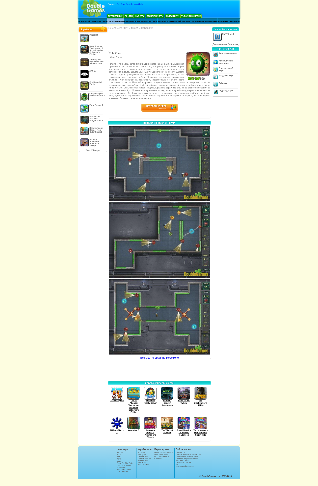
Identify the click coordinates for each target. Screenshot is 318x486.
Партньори (180, 452)
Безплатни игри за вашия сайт (188, 454)
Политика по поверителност (187, 456)
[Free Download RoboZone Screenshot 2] (159, 240)
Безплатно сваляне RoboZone (159, 357)
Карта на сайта (182, 460)
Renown (120, 452)
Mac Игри (139, 16)
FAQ (178, 464)
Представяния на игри (163, 452)
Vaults (119, 461)
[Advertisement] (159, 40)
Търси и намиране (191, 16)
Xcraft (119, 455)
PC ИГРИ (123, 28)
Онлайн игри (172, 16)
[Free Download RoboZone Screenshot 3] (159, 317)
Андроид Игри (226, 90)
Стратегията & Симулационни (203, 21)
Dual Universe (122, 472)
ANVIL (119, 457)
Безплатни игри (155, 16)
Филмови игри (164, 21)
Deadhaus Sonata (124, 465)
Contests (158, 458)
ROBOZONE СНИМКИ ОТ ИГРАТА (159, 123)
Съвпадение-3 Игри (148, 21)
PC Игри (129, 16)
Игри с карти (101, 21)
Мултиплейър (115, 16)
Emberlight (121, 467)
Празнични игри (131, 21)
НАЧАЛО (112, 28)
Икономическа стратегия (228, 21)
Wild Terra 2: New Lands (124, 471)
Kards (119, 459)
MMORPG (142, 462)
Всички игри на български (225, 44)
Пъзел (187, 21)
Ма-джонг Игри (226, 76)
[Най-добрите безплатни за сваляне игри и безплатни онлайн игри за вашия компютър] (93, 9)
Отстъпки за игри (161, 456)
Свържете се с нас (184, 462)
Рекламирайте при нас (185, 466)
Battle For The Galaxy (125, 463)
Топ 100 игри (93, 150)
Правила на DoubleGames (187, 458)
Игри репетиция (161, 454)
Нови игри (122, 449)
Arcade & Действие (86, 21)
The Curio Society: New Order (130, 4)
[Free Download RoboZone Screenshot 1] (159, 163)
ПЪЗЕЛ (134, 28)
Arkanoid (223, 83)
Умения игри (143, 460)
